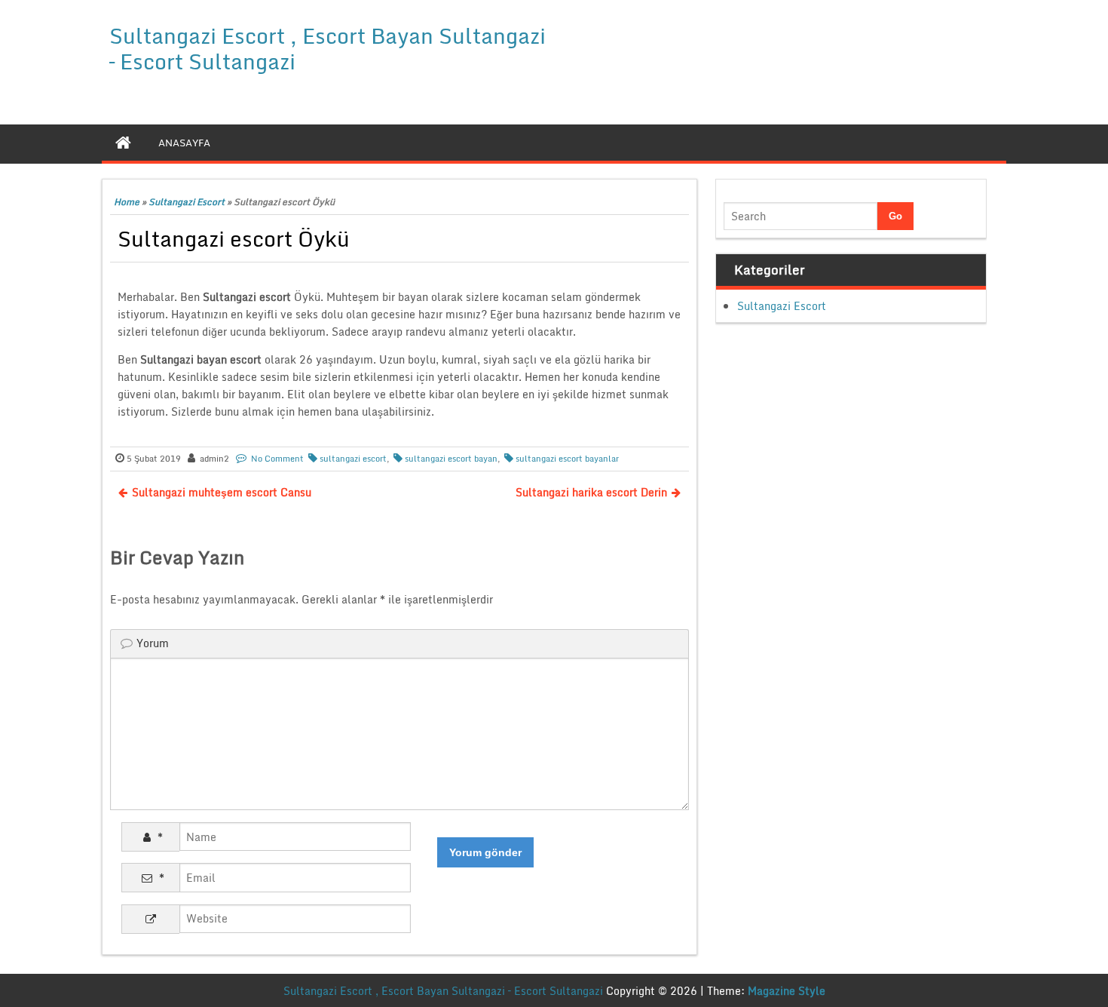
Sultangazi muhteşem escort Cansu (221, 492)
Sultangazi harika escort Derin (591, 492)
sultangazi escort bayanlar (567, 458)
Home (126, 202)
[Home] (123, 142)
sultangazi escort (353, 458)
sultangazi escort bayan (451, 458)
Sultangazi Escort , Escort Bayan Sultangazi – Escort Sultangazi (327, 48)
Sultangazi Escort (186, 202)
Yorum (152, 643)
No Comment (277, 458)
